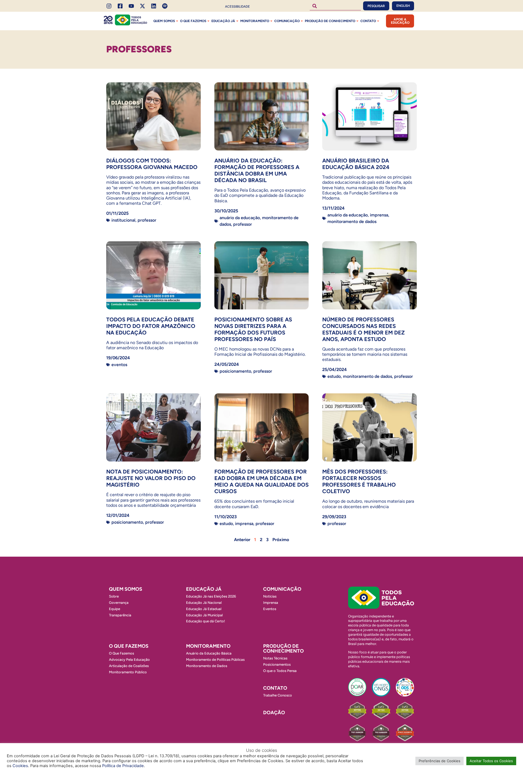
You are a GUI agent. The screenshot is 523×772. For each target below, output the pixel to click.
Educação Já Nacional (204, 603)
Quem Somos (164, 21)
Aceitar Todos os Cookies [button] (491, 761)
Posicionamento (235, 371)
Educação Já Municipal (204, 615)
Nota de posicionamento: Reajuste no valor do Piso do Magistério (151, 478)
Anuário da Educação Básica (209, 653)
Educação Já (223, 21)
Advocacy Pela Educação (129, 660)
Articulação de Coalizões (129, 666)
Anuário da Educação (240, 217)
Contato (368, 21)
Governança (119, 603)
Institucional (123, 220)
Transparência (120, 615)
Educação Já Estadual (203, 609)
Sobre (114, 596)
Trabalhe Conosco (277, 695)
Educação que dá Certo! (205, 621)
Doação (274, 713)
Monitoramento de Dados (351, 221)
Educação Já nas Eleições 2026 (211, 596)
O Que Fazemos (121, 653)
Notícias (269, 596)
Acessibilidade (237, 6)
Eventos (119, 364)
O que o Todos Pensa (280, 671)
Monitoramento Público (128, 672)
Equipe (114, 609)
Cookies (20, 765)
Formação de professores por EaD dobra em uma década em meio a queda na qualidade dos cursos (261, 481)
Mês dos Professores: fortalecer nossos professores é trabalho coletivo (359, 481)
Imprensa (379, 215)
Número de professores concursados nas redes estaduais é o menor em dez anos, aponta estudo (363, 329)
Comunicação (287, 21)
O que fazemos (193, 21)
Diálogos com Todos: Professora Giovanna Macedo (151, 163)
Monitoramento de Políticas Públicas (215, 660)
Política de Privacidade (123, 765)
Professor (147, 220)
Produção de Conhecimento (330, 21)
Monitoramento (254, 21)
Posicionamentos (277, 664)
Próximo (280, 539)
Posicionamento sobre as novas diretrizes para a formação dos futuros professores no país (253, 329)
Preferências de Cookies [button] (439, 761)
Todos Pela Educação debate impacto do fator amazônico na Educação (150, 326)
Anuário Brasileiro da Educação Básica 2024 (356, 163)
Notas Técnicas (275, 658)
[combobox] (335, 5)
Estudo (334, 376)
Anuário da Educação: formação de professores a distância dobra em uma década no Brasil (256, 170)
